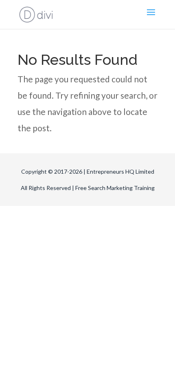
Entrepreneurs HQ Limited (120, 171)
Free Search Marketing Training (115, 187)
